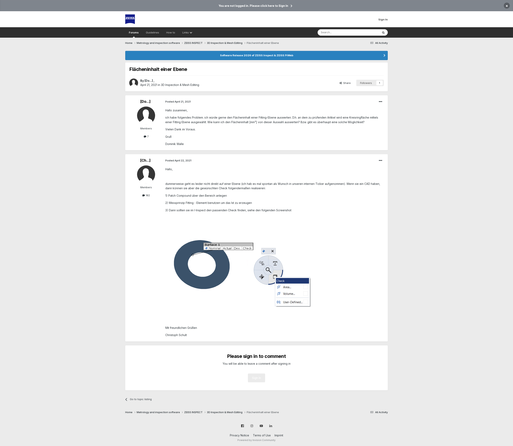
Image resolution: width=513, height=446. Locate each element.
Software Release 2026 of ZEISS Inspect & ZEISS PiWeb (256, 55)
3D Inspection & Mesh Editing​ (180, 85)
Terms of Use (262, 435)
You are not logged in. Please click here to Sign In (253, 5)
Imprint (279, 435)
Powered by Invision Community (256, 440)
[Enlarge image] (241, 268)
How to (170, 32)
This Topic (367, 32)
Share (346, 83)
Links (186, 32)
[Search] (383, 32)
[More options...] (381, 101)
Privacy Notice (239, 435)
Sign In (383, 19)
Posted (178, 101)
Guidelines (152, 32)
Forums (134, 32)
